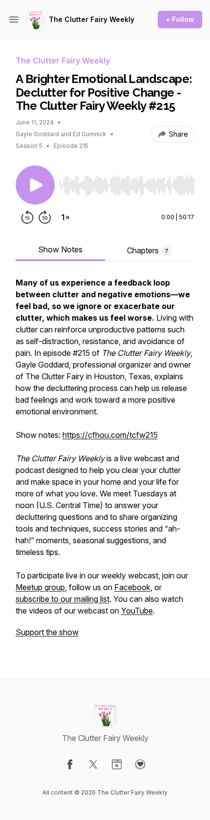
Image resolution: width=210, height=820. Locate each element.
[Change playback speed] (65, 217)
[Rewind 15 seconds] (27, 217)
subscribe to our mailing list (62, 599)
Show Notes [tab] (60, 249)
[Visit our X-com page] (93, 764)
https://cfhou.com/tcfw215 (110, 435)
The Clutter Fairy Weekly (91, 19)
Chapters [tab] (147, 250)
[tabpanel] (105, 462)
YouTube (137, 610)
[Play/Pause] (35, 185)
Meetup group (40, 587)
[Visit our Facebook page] (70, 764)
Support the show (47, 632)
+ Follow (180, 19)
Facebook (132, 587)
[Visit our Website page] (117, 764)
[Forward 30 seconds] (45, 217)
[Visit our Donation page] (140, 764)
